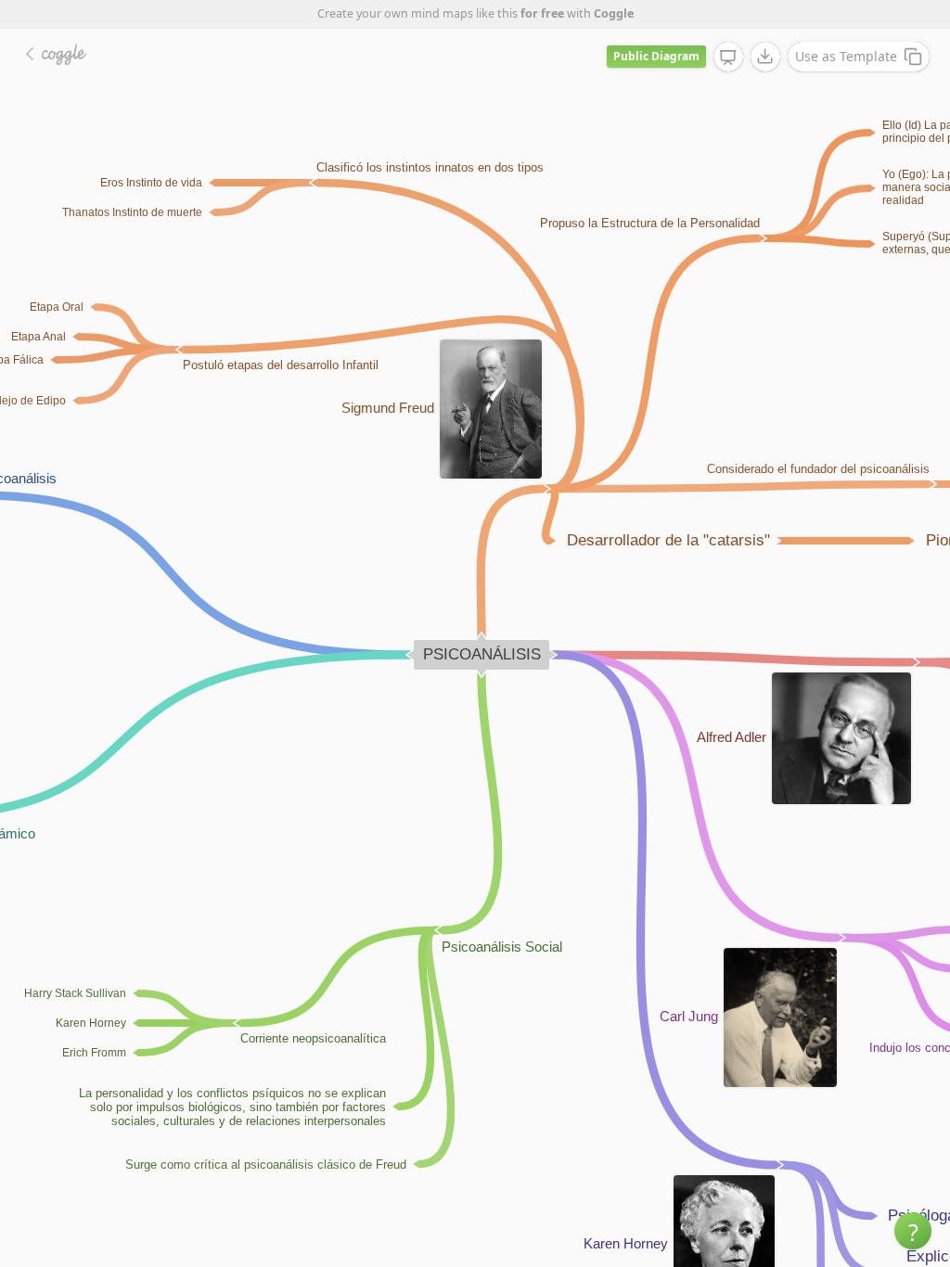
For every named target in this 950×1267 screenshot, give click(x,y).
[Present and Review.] (728, 57)
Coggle (614, 13)
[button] (912, 1230)
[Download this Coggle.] (765, 56)
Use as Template (846, 56)
